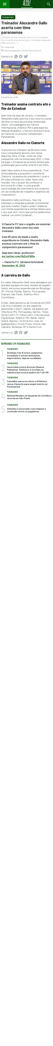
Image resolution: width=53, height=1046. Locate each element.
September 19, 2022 (13, 265)
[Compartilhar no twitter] (26, 57)
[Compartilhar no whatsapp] (16, 57)
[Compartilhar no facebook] (21, 57)
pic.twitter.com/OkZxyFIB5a (18, 256)
